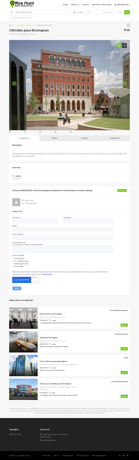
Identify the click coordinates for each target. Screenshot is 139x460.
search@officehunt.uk (49, 440)
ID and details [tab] (115, 138)
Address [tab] (54, 138)
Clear (120, 12)
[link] (23, 318)
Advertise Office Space (102, 4)
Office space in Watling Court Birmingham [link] (55, 384)
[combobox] (82, 12)
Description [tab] (24, 138)
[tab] (119, 45)
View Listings (122, 190)
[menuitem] (121, 5)
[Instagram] (128, 455)
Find (127, 12)
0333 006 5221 (31, 203)
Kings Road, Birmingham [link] (49, 337)
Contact (85, 4)
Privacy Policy (46, 455)
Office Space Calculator (99, 455)
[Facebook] (120, 455)
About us (75, 4)
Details (124, 325)
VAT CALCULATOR (83, 455)
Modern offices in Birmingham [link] (51, 314)
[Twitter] (124, 455)
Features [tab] (84, 138)
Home (65, 4)
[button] (128, 25)
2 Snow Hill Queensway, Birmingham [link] (53, 361)
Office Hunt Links (68, 455)
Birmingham (20, 25)
